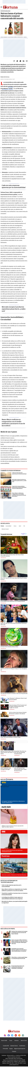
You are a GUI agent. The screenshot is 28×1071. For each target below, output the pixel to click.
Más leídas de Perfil (8, 928)
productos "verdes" (7, 88)
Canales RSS (6, 1045)
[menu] (2, 7)
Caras (10, 1040)
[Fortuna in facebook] (9, 1035)
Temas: (2, 526)
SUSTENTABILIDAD (5, 10)
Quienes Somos (14, 1045)
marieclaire (14, 807)
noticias (14, 782)
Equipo (11, 1048)
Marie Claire (24, 1040)
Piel (24, 525)
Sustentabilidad (8, 525)
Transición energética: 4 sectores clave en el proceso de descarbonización (14, 893)
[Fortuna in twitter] (12, 1035)
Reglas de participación (19, 1048)
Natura (15, 525)
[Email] (26, 61)
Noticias (16, 1040)
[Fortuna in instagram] (5, 1035)
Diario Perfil (4, 1040)
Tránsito (14, 1051)
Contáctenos (22, 1045)
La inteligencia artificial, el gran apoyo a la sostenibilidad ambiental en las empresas (12, 897)
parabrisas (14, 856)
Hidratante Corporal (5, 529)
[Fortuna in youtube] (16, 1035)
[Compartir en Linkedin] (23, 61)
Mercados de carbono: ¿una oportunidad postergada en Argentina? (14, 902)
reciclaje (10, 86)
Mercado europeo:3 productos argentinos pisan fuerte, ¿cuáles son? (13, 309)
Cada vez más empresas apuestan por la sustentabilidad (13, 186)
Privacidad (5, 1048)
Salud (20, 525)
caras (14, 832)
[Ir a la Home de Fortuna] (10, 7)
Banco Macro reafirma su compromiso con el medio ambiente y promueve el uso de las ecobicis (13, 422)
